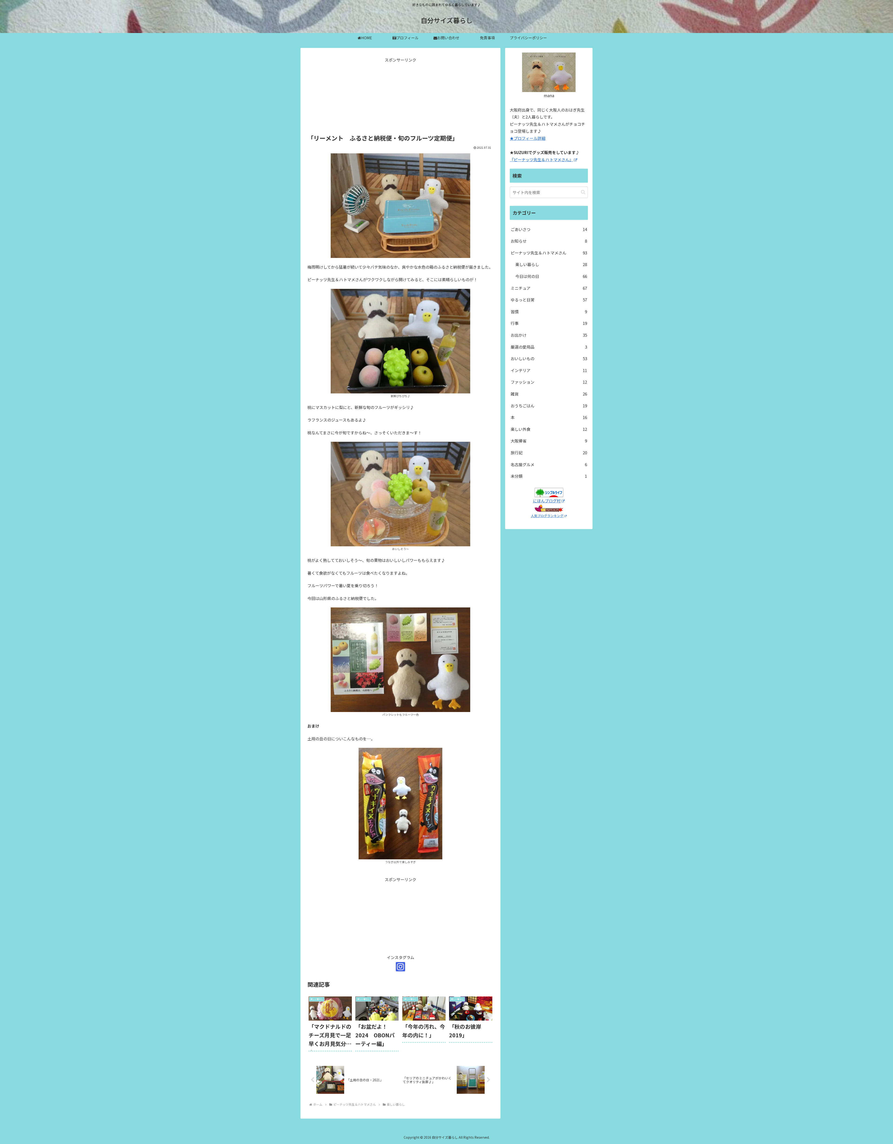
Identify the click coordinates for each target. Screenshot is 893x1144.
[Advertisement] (400, 96)
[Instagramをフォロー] (400, 966)
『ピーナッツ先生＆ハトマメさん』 (541, 159)
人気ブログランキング (547, 515)
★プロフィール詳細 (527, 138)
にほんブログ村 (547, 501)
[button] (583, 192)
